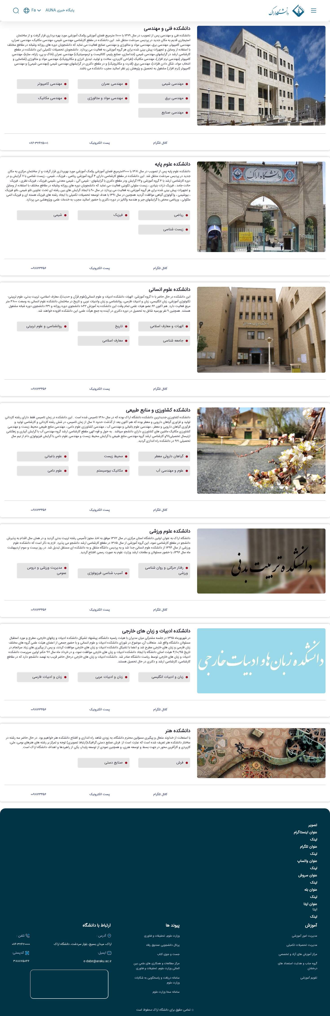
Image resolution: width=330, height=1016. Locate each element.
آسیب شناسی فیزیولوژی (105, 573)
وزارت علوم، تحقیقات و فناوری (162, 936)
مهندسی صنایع (172, 113)
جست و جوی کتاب (168, 954)
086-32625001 (39, 143)
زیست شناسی (173, 229)
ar (32, 31)
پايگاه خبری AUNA (60, 10)
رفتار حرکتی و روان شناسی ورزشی (166, 570)
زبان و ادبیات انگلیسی (167, 677)
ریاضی (178, 215)
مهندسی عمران (112, 84)
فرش (179, 763)
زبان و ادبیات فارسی (47, 677)
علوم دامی (55, 471)
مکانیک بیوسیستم (110, 471)
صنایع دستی (113, 763)
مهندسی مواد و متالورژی (105, 98)
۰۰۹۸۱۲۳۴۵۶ (39, 268)
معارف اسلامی (112, 341)
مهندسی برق (174, 98)
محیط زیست (113, 456)
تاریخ (119, 326)
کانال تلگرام (160, 143)
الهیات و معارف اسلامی (166, 326)
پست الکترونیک (100, 143)
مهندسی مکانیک (50, 98)
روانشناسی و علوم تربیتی (44, 326)
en (32, 23)
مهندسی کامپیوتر (49, 84)
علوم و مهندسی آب (169, 471)
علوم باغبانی (53, 456)
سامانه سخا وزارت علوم (166, 992)
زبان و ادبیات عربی (109, 677)
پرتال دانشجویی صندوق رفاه (163, 945)
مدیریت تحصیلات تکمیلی (301, 945)
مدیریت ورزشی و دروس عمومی (46, 570)
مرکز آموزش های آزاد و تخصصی (298, 954)
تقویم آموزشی (308, 978)
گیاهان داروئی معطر (169, 456)
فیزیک (118, 215)
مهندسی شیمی (172, 84)
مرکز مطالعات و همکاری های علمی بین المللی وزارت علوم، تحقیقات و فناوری (157, 966)
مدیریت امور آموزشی (304, 936)
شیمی (57, 215)
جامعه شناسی (173, 341)
